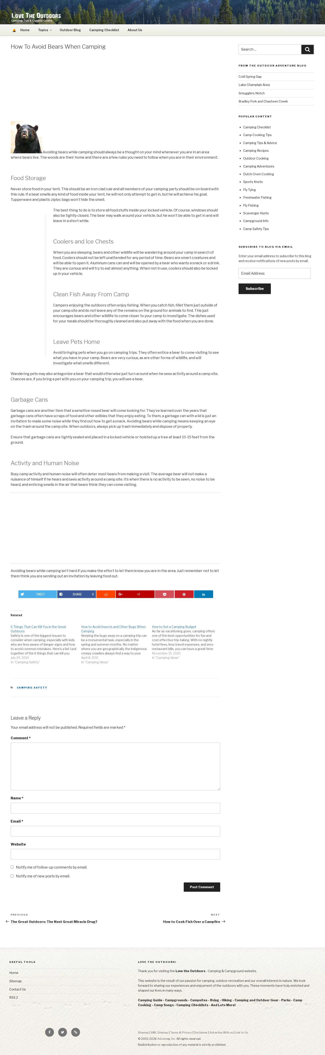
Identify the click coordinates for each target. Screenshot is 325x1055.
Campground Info (256, 221)
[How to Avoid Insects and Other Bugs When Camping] (116, 642)
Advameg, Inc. (166, 1038)
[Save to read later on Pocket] (164, 594)
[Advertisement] (115, 87)
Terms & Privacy (181, 1032)
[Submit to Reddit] (105, 594)
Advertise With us (221, 1032)
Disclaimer (201, 1032)
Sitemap (15, 981)
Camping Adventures (258, 166)
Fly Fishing (251, 205)
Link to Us (241, 1032)
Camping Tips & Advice (260, 143)
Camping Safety (32, 687)
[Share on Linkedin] (203, 594)
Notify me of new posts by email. (43, 876)
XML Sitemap (159, 1032)
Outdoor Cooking (256, 158)
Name (17, 798)
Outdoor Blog (70, 30)
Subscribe (255, 289)
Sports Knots (253, 182)
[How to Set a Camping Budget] (187, 640)
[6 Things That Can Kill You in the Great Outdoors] (46, 642)
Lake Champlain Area (254, 85)
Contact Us (17, 989)
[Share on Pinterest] (184, 594)
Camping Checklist (104, 30)
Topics (43, 30)
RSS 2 (13, 997)
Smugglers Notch (252, 93)
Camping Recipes (256, 150)
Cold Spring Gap (250, 76)
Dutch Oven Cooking (258, 174)
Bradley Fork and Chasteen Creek (263, 101)
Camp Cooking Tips (257, 135)
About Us (135, 30)
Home (13, 973)
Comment (21, 738)
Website (18, 844)
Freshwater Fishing (257, 197)
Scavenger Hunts (256, 213)
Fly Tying (249, 190)
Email (17, 821)
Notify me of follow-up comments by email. (51, 867)
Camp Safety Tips (256, 229)
